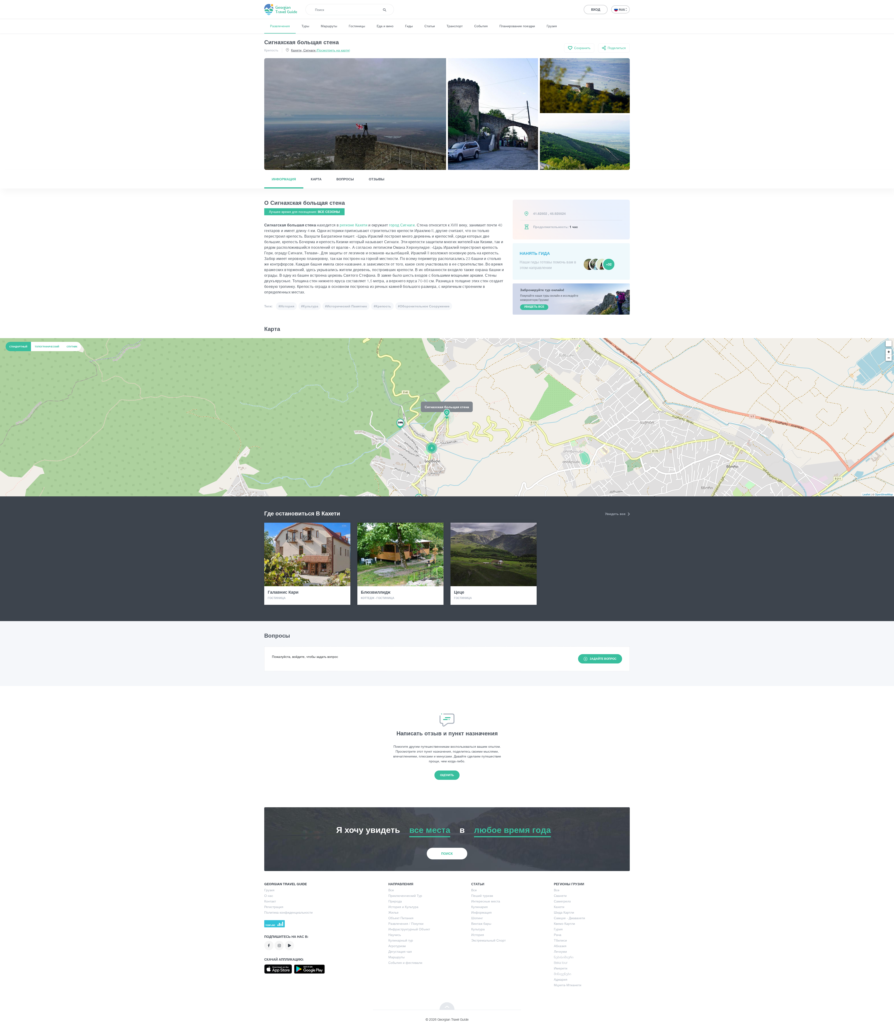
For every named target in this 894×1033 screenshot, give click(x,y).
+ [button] (888, 351)
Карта (316, 179)
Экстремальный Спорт (488, 940)
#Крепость (382, 306)
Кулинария (479, 907)
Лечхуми (560, 951)
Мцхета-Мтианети (567, 985)
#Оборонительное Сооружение (424, 306)
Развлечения (280, 26)
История (477, 935)
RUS (622, 9)
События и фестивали (405, 963)
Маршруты (329, 26)
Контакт (270, 901)
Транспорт (455, 26)
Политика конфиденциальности (288, 912)
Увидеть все (615, 514)
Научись (394, 935)
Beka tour (560, 963)
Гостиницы (357, 26)
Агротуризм (397, 946)
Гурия (558, 929)
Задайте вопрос (603, 658)
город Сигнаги (402, 225)
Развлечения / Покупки (405, 923)
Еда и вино (385, 26)
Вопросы (345, 179)
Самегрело (562, 901)
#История (286, 306)
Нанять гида (535, 253)
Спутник (72, 346)
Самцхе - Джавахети (569, 918)
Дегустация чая (400, 951)
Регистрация (273, 907)
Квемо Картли (564, 923)
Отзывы (376, 179)
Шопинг (477, 918)
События (481, 26)
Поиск (447, 853)
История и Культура (403, 907)
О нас (268, 896)
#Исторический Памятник (346, 306)
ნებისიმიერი (563, 957)
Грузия (552, 26)
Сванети (560, 896)
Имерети (560, 968)
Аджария (560, 979)
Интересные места (485, 901)
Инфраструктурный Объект (409, 929)
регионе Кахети (353, 225)
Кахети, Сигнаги (320, 50)
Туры (305, 26)
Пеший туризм (482, 896)
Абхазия (560, 946)
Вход (595, 9)
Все (391, 890)
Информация (284, 179)
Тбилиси (560, 940)
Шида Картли (564, 912)
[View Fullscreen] (889, 343)
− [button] (888, 357)
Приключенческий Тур (405, 896)
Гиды (409, 26)
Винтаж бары (481, 923)
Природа (395, 901)
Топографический (47, 346)
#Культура (309, 306)
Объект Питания (400, 918)
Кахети (559, 907)
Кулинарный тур (400, 940)
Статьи (429, 26)
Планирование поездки (517, 26)
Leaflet (866, 494)
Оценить (447, 775)
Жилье (393, 912)
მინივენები (562, 974)
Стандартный (18, 346)
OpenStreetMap (884, 494)
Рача (557, 935)
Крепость (271, 50)
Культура (478, 929)
